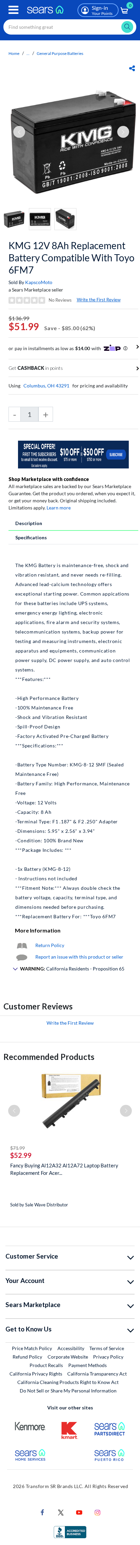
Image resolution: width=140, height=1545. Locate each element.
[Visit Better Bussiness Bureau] (70, 1531)
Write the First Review (99, 299)
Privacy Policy (108, 1357)
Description (28, 523)
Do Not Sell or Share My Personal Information (68, 1390)
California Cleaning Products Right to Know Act (68, 1382)
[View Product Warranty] (22, 945)
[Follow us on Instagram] (97, 1511)
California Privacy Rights (36, 1374)
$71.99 (17, 1148)
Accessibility (70, 1348)
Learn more (59, 507)
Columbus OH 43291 (46, 385)
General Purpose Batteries (60, 53)
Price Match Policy (32, 1348)
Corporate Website (68, 1356)
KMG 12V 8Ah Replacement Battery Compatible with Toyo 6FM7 (71, 258)
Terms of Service (106, 1348)
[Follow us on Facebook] (42, 1511)
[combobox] (69, 27)
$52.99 (21, 1155)
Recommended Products (48, 1057)
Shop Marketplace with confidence (48, 479)
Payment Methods (87, 1365)
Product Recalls (46, 1365)
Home (13, 53)
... (28, 53)
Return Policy (49, 945)
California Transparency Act (97, 1374)
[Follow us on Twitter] (61, 1511)
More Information (37, 930)
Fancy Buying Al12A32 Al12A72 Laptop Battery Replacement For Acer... (64, 1169)
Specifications (31, 537)
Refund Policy (27, 1357)
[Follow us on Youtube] (79, 1511)
